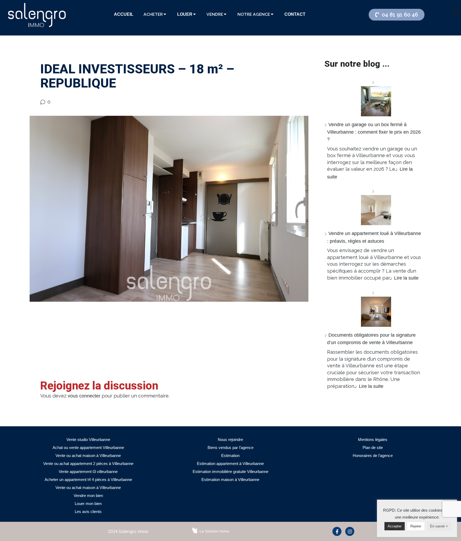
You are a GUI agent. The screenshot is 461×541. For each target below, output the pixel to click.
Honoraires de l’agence (373, 455)
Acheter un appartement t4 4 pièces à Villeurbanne (88, 479)
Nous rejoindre (230, 439)
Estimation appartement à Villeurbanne (230, 463)
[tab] (124, 14)
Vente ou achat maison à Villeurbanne (88, 455)
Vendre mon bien (88, 495)
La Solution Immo (214, 531)
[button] (396, 15)
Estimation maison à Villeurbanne (230, 479)
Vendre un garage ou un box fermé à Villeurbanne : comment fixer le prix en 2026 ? (374, 132)
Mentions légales (372, 439)
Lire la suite (406, 278)
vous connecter (84, 396)
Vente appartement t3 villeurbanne (88, 471)
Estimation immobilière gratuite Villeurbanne (230, 471)
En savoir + (439, 526)
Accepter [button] (395, 526)
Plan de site (373, 447)
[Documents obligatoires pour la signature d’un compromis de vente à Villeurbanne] (374, 308)
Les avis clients (88, 511)
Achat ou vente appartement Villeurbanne (88, 447)
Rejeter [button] (415, 526)
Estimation (230, 455)
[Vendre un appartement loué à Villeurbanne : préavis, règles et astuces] (374, 206)
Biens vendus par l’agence (230, 447)
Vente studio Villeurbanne (88, 439)
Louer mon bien (88, 503)
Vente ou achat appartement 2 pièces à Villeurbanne (88, 463)
